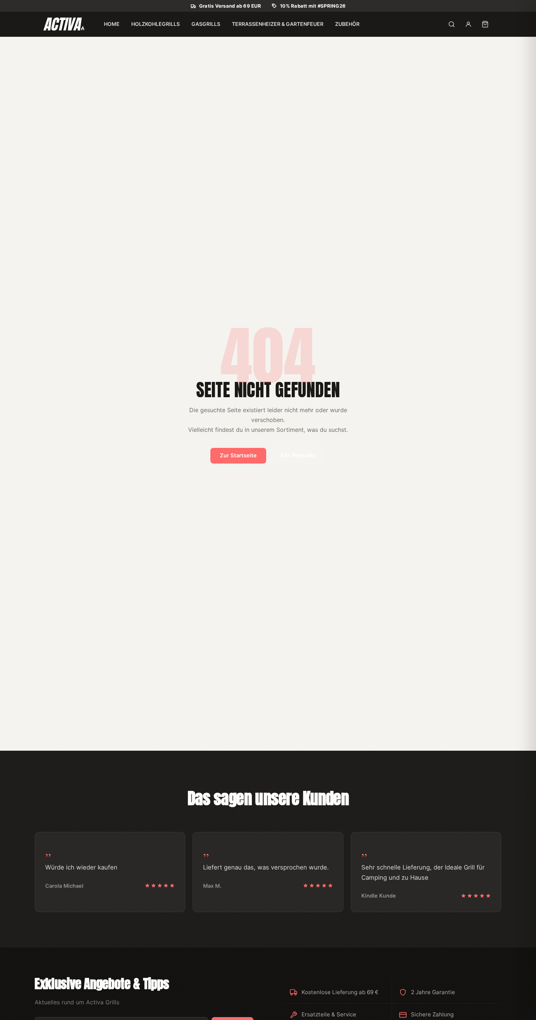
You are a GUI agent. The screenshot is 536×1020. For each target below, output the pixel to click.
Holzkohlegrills (155, 24)
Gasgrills (205, 24)
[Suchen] (451, 24)
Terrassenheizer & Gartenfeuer (277, 24)
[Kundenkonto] (468, 24)
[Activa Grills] (63, 24)
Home (112, 24)
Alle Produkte (298, 455)
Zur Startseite (238, 455)
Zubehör (347, 24)
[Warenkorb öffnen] (485, 24)
